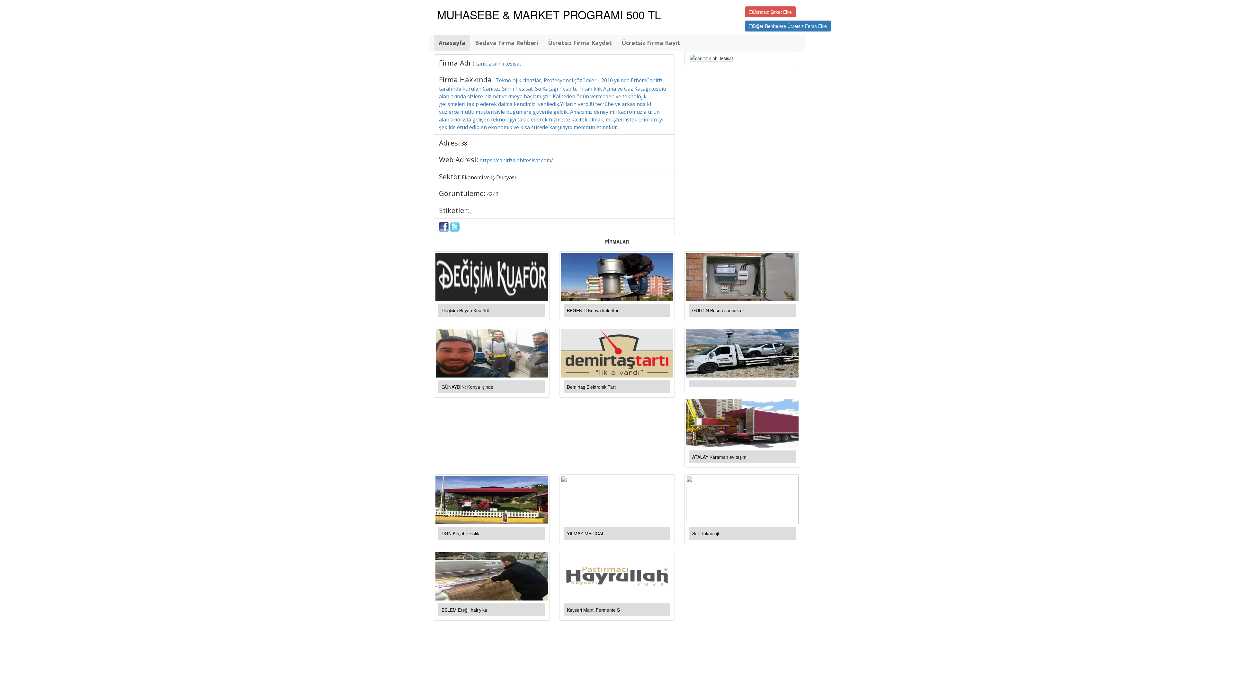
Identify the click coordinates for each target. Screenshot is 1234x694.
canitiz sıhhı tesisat (498, 63)
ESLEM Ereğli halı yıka (464, 610)
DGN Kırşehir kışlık (460, 533)
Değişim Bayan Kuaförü (465, 310)
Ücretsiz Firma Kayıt (650, 43)
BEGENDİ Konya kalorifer (593, 310)
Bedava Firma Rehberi (506, 43)
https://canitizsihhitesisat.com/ (516, 160)
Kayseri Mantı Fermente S (593, 610)
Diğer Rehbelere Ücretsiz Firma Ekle (790, 26)
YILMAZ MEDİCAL (585, 533)
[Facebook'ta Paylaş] (444, 226)
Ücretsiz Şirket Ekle (772, 12)
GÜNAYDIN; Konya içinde (467, 387)
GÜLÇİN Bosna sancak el (718, 310)
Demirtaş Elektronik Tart (591, 387)
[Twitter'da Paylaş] (455, 226)
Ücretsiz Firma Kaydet (580, 43)
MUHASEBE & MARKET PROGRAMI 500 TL (549, 14)
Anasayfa (452, 43)
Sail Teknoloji (705, 533)
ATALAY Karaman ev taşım (719, 457)
